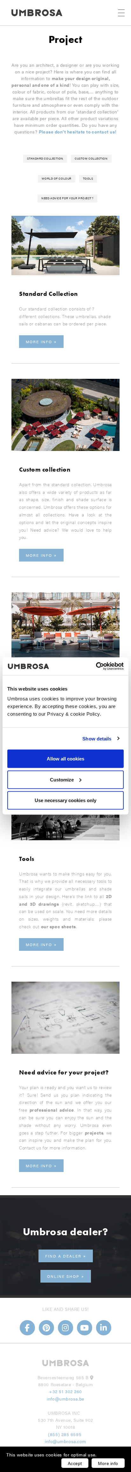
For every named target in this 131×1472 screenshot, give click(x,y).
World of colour (56, 178)
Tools (88, 178)
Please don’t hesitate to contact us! (78, 131)
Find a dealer (63, 1256)
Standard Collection (45, 158)
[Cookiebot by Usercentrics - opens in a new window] (96, 666)
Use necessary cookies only (65, 800)
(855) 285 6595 (65, 1434)
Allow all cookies (65, 758)
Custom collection (91, 158)
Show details (96, 738)
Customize (62, 779)
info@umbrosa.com (65, 1441)
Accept (75, 1463)
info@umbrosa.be (65, 1398)
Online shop (63, 1276)
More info (108, 1463)
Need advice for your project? (67, 198)
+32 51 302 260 (65, 1391)
